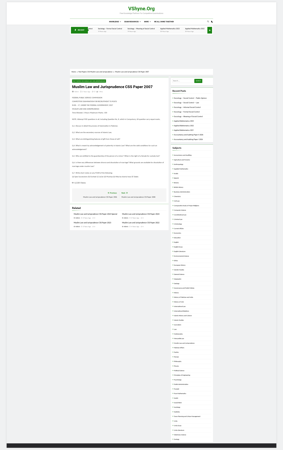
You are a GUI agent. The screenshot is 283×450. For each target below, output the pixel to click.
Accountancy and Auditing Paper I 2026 (188, 139)
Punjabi (176, 389)
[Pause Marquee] (209, 30)
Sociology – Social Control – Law (186, 103)
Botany (176, 183)
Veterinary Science (180, 435)
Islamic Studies (179, 320)
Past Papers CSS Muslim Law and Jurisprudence (89, 81)
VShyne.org (141, 9)
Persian (176, 357)
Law (175, 329)
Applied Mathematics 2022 (179, 29)
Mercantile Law (179, 338)
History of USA (179, 302)
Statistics (177, 412)
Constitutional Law (180, 215)
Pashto (176, 352)
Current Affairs (179, 228)
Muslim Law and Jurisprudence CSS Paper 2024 (140, 214)
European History (179, 265)
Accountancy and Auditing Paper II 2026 (188, 135)
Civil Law (177, 201)
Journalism (177, 325)
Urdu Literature (179, 430)
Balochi (176, 178)
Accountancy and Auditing (182, 155)
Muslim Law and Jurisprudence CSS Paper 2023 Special (95, 214)
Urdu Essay (177, 426)
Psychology (178, 380)
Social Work (178, 403)
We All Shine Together (164, 22)
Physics (176, 366)
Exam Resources (131, 22)
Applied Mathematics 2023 (154, 29)
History (176, 293)
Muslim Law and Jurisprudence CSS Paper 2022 (140, 223)
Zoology (176, 439)
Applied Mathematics (181, 169)
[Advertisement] (141, 51)
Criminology (178, 224)
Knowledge (114, 22)
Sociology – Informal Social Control (187, 107)
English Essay (178, 247)
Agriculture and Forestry (182, 160)
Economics (177, 233)
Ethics (176, 261)
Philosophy (177, 361)
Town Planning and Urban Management (187, 416)
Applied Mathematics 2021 (204, 29)
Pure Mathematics (180, 393)
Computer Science (180, 210)
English (176, 242)
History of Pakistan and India (183, 297)
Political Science (179, 371)
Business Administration (182, 192)
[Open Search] (208, 22)
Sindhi (176, 398)
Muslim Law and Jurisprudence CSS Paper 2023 (92, 223)
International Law (180, 306)
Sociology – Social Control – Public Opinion (190, 98)
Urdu (175, 421)
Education (177, 238)
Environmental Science (181, 256)
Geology (176, 283)
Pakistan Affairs (179, 348)
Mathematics (178, 334)
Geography (177, 279)
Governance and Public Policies (184, 288)
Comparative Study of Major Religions (186, 206)
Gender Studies (179, 270)
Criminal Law (178, 219)
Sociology (177, 407)
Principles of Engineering (182, 375)
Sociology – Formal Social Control (94, 29)
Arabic (176, 173)
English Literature (179, 251)
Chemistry (177, 196)
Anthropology (178, 164)
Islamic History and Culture (183, 316)
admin (76, 92)
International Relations (181, 311)
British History (178, 187)
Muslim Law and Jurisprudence (184, 343)
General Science (179, 274)
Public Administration (181, 384)
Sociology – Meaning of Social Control (125, 29)
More (146, 22)
